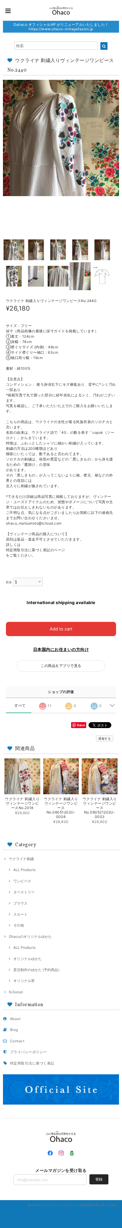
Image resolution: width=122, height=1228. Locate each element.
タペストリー (24, 892)
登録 (98, 1179)
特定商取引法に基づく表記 (32, 1063)
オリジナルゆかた (27, 959)
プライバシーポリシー (28, 1052)
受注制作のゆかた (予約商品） (37, 970)
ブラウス (20, 903)
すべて (20, 705)
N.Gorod (16, 992)
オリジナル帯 (24, 980)
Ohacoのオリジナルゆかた (30, 936)
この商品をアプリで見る (61, 665)
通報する (104, 738)
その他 (18, 925)
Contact (17, 1041)
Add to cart (61, 628)
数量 (9, 582)
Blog (14, 1029)
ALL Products (24, 870)
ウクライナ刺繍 (21, 859)
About (15, 1018)
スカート (20, 914)
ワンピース (22, 881)
